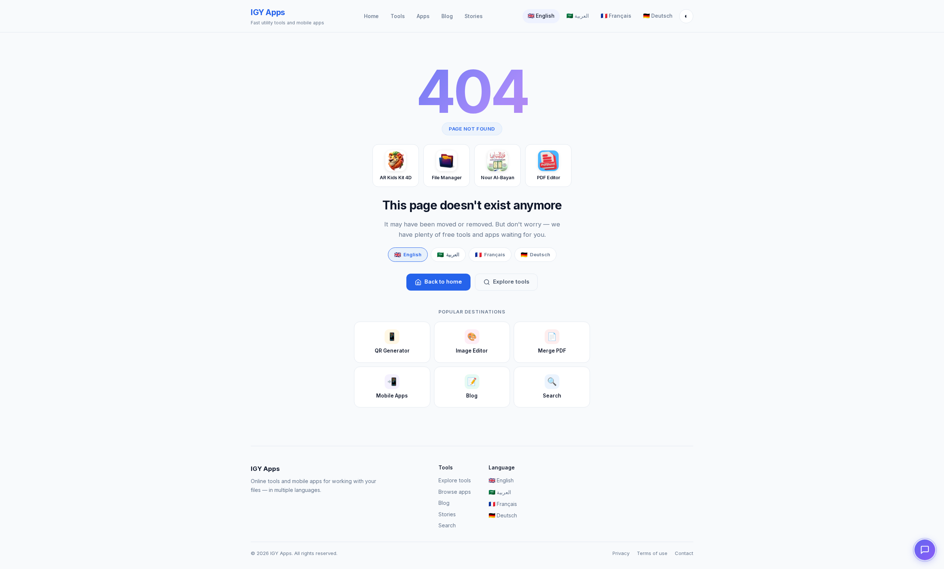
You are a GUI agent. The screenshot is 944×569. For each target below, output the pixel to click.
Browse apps (454, 492)
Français (616, 16)
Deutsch (658, 16)
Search (447, 525)
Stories (474, 16)
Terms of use (652, 553)
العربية (577, 16)
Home (371, 16)
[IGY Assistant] (924, 549)
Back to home (443, 281)
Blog (447, 16)
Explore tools (511, 281)
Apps (423, 16)
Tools (398, 16)
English (541, 16)
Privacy (620, 553)
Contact (684, 553)
